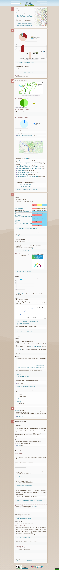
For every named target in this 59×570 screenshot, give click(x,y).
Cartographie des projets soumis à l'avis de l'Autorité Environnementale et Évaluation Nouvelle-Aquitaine (28, 501)
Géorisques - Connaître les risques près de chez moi (22, 373)
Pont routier (18, 393)
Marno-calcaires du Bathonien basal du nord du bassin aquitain (24, 172)
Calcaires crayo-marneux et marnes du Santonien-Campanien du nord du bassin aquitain (28, 163)
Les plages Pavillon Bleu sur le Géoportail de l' (24, 560)
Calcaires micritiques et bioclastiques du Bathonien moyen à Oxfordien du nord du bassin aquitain (29, 168)
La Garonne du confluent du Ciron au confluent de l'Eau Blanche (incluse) (25, 135)
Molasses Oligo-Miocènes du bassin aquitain (22, 174)
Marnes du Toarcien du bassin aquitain (21, 171)
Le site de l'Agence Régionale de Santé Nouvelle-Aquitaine (23, 296)
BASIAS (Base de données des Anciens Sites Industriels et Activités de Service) (25, 250)
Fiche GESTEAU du (24, 510)
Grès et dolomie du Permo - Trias (21, 170)
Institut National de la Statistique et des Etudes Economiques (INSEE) (24, 23)
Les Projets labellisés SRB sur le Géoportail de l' (24, 485)
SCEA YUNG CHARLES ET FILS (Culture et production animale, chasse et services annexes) (40, 367)
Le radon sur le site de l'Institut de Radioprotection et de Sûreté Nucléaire (25, 354)
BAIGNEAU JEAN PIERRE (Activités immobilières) (30, 365)
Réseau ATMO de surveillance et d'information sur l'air (23, 272)
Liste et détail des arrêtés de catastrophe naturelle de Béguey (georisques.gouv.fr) (26, 386)
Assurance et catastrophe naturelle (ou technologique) (23, 376)
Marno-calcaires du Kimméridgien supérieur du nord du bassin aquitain (25, 173)
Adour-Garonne (34, 506)
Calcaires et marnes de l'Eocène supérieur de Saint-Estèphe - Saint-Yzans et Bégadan (27, 166)
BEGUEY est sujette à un (35, 346)
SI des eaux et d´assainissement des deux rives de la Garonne (24, 15)
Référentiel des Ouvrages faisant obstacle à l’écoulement (25, 390)
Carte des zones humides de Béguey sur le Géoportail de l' (26, 114)
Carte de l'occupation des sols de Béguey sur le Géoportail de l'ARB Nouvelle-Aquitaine (26, 62)
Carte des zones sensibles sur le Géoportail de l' (25, 331)
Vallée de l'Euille (19, 445)
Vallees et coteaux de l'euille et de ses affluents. (25, 186)
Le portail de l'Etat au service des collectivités (22, 24)
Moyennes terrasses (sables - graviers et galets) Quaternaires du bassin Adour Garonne (27, 176)
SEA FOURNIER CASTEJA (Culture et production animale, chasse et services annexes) (40, 365)
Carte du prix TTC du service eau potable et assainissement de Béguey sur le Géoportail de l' (30, 322)
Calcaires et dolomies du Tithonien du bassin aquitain (23, 165)
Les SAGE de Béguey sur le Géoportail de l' (24, 518)
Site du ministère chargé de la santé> (22, 235)
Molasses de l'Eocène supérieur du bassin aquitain (23, 175)
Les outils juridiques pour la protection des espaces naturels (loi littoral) (24, 25)
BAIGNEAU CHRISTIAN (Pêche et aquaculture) (21, 365)
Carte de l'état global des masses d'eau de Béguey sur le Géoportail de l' (27, 228)
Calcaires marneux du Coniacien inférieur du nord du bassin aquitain (25, 167)
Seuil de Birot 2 (19, 401)
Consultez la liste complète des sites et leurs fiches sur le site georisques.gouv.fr (24, 248)
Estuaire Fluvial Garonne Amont (19, 208)
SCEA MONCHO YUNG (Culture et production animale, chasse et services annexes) (22, 367)
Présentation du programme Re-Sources (21, 543)
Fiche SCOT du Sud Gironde (20, 416)
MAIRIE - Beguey (19, 361)
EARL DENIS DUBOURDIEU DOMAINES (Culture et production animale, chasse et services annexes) (31, 367)
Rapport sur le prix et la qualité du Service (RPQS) (22, 324)
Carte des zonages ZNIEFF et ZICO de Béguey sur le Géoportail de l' (27, 189)
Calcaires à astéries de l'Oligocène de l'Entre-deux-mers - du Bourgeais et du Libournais (27, 169)
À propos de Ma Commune (25, 568)
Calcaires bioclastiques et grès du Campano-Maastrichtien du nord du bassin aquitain (27, 162)
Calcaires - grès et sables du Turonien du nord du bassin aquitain (24, 160)
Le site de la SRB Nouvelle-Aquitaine (21, 484)
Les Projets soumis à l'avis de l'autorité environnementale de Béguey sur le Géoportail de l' (29, 500)
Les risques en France (19, 374)
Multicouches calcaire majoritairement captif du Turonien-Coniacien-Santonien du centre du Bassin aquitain (23, 217)
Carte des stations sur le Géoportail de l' (24, 271)
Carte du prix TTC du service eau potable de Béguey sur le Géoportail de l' (27, 321)
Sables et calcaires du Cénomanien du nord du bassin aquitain (24, 177)
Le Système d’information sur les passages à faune (22, 476)
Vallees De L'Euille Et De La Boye (24, 185)
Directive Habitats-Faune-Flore (32, 442)
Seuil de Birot (18, 398)
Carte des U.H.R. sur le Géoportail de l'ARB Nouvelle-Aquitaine (23, 537)
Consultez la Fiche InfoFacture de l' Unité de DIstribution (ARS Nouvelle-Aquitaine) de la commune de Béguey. (29, 291)
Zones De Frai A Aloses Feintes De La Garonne (25, 184)
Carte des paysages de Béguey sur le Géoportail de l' (25, 72)
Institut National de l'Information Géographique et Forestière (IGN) (24, 22)
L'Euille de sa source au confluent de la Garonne (20, 205)
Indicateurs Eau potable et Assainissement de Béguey (23, 323)
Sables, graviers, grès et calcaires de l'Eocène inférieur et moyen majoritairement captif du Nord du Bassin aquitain (23, 225)
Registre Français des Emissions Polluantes (21, 375)
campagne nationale (18, 349)
